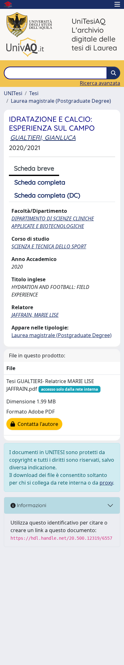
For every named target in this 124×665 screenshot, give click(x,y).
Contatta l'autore (36, 424)
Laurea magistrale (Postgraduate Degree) (61, 100)
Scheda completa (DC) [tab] (47, 195)
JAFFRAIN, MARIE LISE (35, 314)
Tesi (33, 93)
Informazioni (31, 505)
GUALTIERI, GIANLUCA (43, 137)
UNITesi (13, 93)
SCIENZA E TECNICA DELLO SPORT (48, 246)
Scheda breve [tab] (34, 168)
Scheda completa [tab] (39, 182)
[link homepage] (10, 4)
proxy (106, 482)
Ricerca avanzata (100, 83)
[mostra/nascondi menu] (117, 4)
